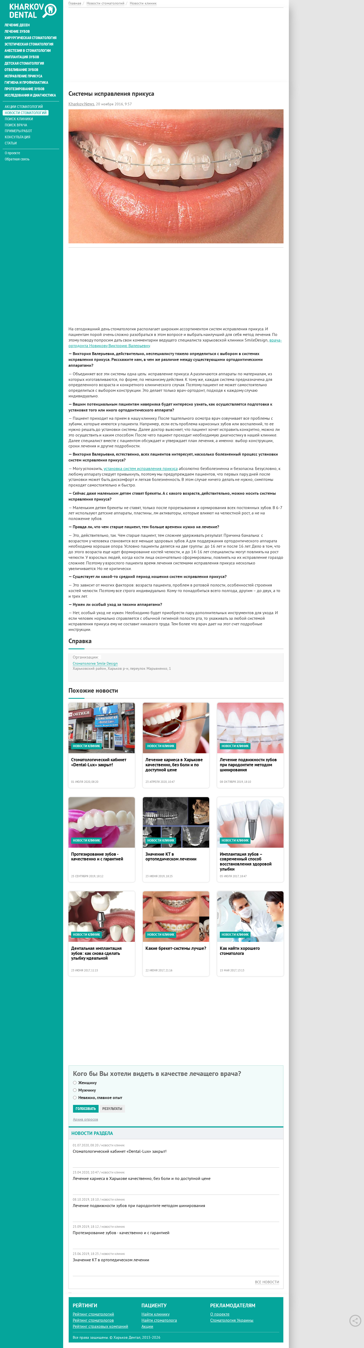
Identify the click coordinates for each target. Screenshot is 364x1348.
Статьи (11, 142)
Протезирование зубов (25, 89)
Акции (147, 1326)
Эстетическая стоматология (29, 44)
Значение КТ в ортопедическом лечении (170, 857)
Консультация (17, 136)
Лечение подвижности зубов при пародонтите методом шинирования (248, 764)
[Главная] (33, 11)
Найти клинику (155, 1314)
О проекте (12, 153)
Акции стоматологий (24, 106)
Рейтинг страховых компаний (100, 1326)
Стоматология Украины (231, 1320)
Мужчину (87, 1090)
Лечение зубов (17, 31)
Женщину (87, 1082)
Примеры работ (18, 130)
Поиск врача (16, 124)
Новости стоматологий (26, 112)
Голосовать (86, 1108)
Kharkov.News (81, 103)
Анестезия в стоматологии (28, 50)
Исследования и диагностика (30, 95)
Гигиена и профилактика (26, 82)
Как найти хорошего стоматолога (240, 951)
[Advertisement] (176, 45)
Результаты (112, 1108)
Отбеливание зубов (21, 70)
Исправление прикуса (23, 76)
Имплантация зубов (22, 57)
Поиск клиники (19, 118)
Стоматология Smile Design (95, 663)
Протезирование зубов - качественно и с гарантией (97, 857)
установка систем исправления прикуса (141, 468)
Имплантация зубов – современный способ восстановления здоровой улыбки (246, 862)
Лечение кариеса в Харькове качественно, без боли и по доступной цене (174, 764)
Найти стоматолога (159, 1320)
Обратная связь (17, 159)
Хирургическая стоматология (30, 38)
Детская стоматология (24, 63)
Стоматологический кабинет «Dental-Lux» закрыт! (98, 762)
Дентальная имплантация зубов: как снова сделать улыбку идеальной (96, 953)
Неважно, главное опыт (100, 1097)
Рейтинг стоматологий (93, 1314)
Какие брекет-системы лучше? (175, 948)
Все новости (267, 1282)
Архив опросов (85, 1119)
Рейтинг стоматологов (93, 1320)
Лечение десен (17, 25)
